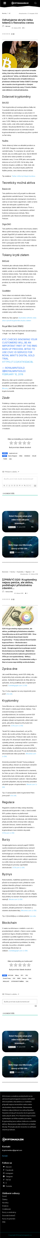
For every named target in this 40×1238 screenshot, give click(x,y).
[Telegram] (3, 1176)
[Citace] (19, 485)
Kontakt (5, 1156)
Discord (8, 1167)
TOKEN (5, 459)
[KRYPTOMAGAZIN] (19, 3)
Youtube (9, 1186)
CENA (20, 456)
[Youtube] (3, 1186)
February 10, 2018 (12, 374)
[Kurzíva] (6, 485)
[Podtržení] (9, 485)
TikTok (8, 1180)
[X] (3, 1183)
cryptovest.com (13, 453)
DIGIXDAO (27, 456)
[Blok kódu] (22, 485)
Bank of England (12, 456)
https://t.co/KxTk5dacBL (17, 361)
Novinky (4, 13)
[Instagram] (3, 1173)
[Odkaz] (24, 485)
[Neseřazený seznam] (17, 485)
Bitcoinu (5, 388)
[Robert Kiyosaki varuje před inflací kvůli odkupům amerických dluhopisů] (20, 521)
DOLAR (34, 456)
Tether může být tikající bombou (23, 176)
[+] (30, 485)
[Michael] (3, 26)
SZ (9, 13)
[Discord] (3, 1166)
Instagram (9, 1173)
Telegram (9, 1176)
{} (27, 485)
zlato (10, 459)
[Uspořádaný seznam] (14, 485)
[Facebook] (3, 1170)
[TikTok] (3, 1179)
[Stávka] (12, 485)
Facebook (9, 1170)
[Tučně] (4, 485)
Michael (8, 26)
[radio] (11, 443)
